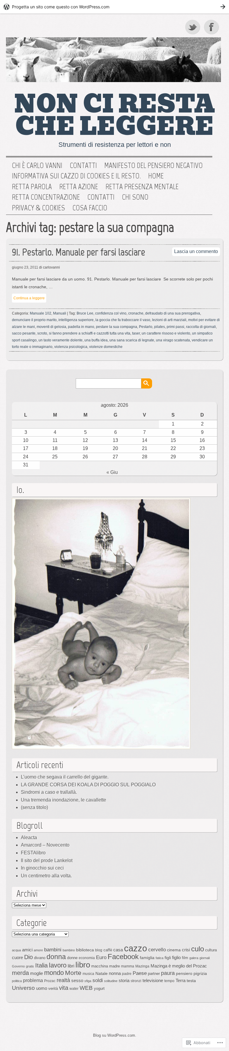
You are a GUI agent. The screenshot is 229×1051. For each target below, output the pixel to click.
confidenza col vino (110, 313)
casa (118, 949)
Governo (18, 966)
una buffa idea (96, 340)
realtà (63, 980)
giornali (204, 958)
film (185, 958)
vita (63, 987)
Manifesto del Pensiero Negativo (153, 165)
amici (27, 949)
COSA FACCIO (89, 208)
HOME (156, 176)
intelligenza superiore (76, 320)
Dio (28, 957)
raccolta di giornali (201, 327)
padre (126, 974)
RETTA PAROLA (32, 187)
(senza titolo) (34, 807)
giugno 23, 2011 (25, 267)
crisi (186, 949)
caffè (107, 950)
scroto (42, 333)
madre (114, 966)
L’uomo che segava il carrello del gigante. (65, 776)
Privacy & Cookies (38, 208)
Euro (101, 957)
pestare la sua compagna (116, 327)
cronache (135, 313)
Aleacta (29, 837)
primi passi (175, 327)
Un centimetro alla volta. (46, 875)
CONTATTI (100, 197)
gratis (30, 966)
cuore (17, 957)
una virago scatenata (173, 340)
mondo (54, 972)
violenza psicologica (70, 347)
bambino (69, 950)
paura (168, 973)
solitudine (110, 981)
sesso (77, 980)
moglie (36, 973)
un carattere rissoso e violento (166, 333)
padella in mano (81, 327)
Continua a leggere (29, 298)
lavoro (57, 965)
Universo (23, 988)
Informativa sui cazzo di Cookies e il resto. (76, 176)
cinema (174, 949)
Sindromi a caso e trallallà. (49, 792)
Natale (101, 973)
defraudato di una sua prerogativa (172, 313)
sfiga (87, 981)
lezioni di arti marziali (169, 320)
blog (98, 950)
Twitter (193, 26)
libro (82, 965)
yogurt (99, 988)
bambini (52, 950)
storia (124, 980)
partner (154, 973)
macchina (99, 966)
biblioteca (85, 949)
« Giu (112, 472)
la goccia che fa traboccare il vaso (122, 320)
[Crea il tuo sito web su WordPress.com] (114, 6)
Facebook (212, 26)
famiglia (147, 957)
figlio (176, 957)
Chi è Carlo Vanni (37, 165)
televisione (153, 980)
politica (17, 981)
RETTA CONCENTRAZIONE (46, 197)
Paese (140, 973)
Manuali (59, 313)
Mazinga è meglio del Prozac (179, 965)
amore (38, 950)
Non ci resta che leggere (114, 115)
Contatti (83, 165)
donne (72, 958)
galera (193, 958)
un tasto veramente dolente (60, 340)
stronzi (136, 981)
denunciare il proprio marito (34, 320)
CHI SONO (135, 197)
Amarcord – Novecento (45, 844)
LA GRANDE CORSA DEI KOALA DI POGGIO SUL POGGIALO (88, 784)
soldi (97, 980)
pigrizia (200, 973)
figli (168, 957)
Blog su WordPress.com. (114, 1035)
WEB (86, 988)
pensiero (184, 973)
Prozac (49, 981)
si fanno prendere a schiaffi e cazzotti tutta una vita (89, 333)
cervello (157, 950)
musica (88, 974)
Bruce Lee (85, 313)
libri (71, 965)
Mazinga (142, 966)
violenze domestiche (106, 347)
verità (53, 988)
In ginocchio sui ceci (42, 867)
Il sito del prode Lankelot (46, 860)
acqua (16, 950)
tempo (169, 981)
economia (87, 958)
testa (191, 980)
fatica (159, 958)
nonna (115, 973)
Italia (41, 965)
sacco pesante (23, 333)
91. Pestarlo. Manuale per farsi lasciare (78, 252)
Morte (73, 972)
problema (33, 980)
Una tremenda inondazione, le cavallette (63, 799)
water (73, 989)
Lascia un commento (196, 251)
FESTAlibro (33, 852)
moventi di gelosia (51, 327)
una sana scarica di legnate (131, 340)
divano (39, 958)
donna (56, 957)
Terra (180, 980)
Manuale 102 (40, 313)
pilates (159, 327)
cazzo (135, 948)
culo (197, 949)
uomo (41, 988)
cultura (211, 950)
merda (20, 973)
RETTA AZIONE (78, 187)
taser (136, 333)
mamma (127, 966)
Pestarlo (145, 327)
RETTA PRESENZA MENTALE (142, 187)
